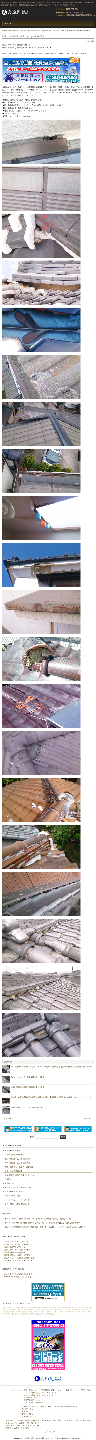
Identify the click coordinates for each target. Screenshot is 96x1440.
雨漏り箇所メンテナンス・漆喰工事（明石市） (29, 1107)
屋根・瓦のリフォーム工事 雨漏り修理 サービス (43, 1390)
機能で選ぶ (26, 1412)
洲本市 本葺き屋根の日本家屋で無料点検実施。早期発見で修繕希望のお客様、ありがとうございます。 (52, 1097)
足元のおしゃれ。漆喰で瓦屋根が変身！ (20, 1258)
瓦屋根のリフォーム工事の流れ (16, 1242)
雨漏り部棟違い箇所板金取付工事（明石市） (28, 1087)
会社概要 (46, 1420)
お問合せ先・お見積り (84, 1420)
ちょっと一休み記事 (13, 1196)
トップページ (15, 1390)
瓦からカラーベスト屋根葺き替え (17, 1250)
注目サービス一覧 (30, 1398)
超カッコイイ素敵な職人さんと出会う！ (20, 1274)
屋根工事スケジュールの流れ (34, 1403)
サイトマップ (49, 1432)
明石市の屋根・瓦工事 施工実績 (17, 1159)
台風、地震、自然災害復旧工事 (17, 1204)
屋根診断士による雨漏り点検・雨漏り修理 (22, 1420)
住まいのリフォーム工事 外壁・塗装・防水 (22, 1423)
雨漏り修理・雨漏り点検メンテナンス (20, 1175)
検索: (32, 1137)
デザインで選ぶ (27, 1414)
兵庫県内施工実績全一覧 (14, 1155)
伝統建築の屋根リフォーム (14, 1247)
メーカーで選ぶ (27, 1416)
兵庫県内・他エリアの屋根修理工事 (32, 30)
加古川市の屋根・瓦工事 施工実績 (19, 1167)
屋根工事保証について (32, 1400)
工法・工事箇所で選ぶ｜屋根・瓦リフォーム (40, 1393)
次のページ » (88, 1119)
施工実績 (57, 1420)
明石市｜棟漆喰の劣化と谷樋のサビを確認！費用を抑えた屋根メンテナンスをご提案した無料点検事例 (45, 1227)
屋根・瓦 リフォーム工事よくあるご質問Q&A (22, 1425)
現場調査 (8, 1179)
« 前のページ (7, 1119)
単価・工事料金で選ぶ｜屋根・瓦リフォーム (40, 1395)
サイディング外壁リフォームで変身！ (19, 1261)
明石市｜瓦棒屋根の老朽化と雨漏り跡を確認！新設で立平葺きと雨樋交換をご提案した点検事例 (42, 1223)
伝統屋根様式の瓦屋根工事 (14, 1252)
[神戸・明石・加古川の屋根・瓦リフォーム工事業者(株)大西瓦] (15, 14)
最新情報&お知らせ (13, 30)
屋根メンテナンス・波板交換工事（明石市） (28, 1077)
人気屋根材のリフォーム (14, 1191)
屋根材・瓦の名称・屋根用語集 (17, 1428)
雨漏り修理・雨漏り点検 (52, 30)
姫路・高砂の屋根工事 (13, 1171)
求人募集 (68, 1420)
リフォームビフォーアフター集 (17, 1200)
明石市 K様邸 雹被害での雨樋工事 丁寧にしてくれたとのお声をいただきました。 (38, 1219)
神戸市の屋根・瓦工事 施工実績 (17, 1163)
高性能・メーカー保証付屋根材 (16, 1244)
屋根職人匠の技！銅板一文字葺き (17, 1255)
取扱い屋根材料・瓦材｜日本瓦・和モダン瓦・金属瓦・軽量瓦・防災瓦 (50, 1407)
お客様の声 (9, 1183)
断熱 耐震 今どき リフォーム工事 (18, 1187)
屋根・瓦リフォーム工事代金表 (78, 1390)
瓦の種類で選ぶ (27, 1409)
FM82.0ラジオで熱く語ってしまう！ (18, 1277)
